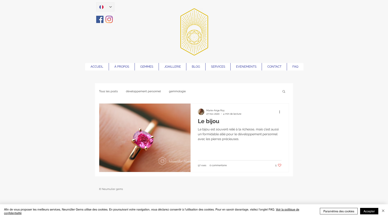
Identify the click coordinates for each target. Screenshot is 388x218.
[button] (284, 92)
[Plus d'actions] (280, 111)
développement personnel (143, 91)
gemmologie (177, 91)
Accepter (369, 211)
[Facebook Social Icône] (99, 19)
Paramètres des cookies (338, 211)
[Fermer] (383, 211)
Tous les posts (108, 91)
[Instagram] (109, 19)
